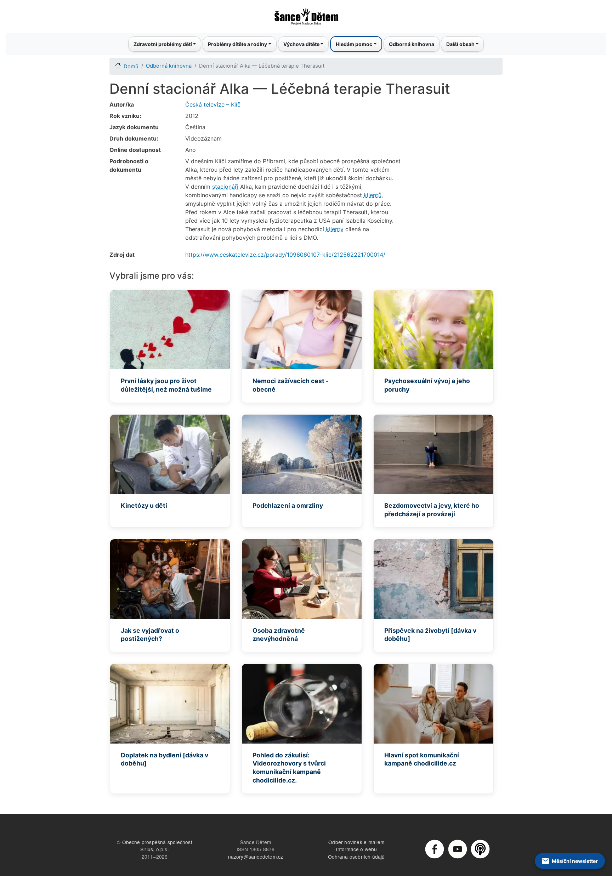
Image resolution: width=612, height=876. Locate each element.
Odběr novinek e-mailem (356, 842)
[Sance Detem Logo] (306, 14)
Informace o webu (356, 849)
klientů (372, 195)
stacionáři (225, 186)
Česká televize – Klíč (212, 104)
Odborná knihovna (411, 44)
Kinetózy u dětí (144, 505)
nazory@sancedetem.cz (255, 856)
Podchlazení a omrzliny (288, 505)
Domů (131, 66)
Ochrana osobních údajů (356, 856)
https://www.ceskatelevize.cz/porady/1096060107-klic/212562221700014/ (285, 254)
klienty (335, 229)
